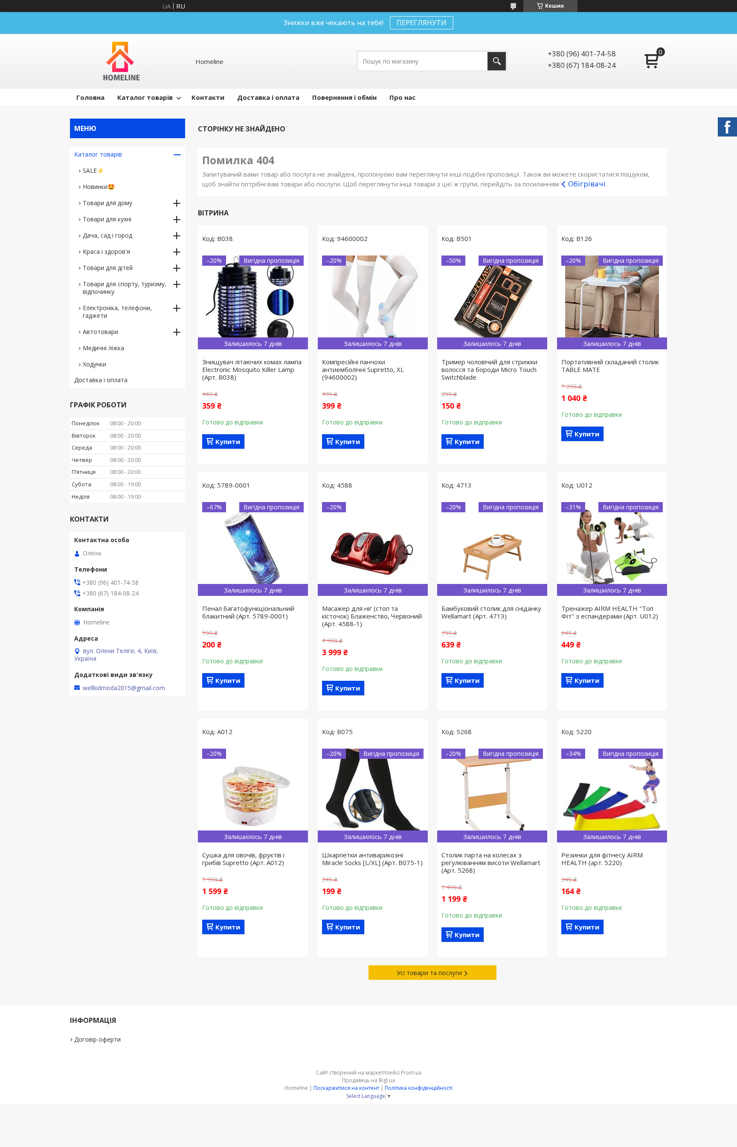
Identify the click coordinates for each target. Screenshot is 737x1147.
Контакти (208, 97)
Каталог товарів (145, 97)
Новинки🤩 (99, 187)
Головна (90, 97)
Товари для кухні (107, 219)
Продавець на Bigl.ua (368, 1080)
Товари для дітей (108, 268)
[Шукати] (496, 61)
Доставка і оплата (268, 97)
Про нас (402, 97)
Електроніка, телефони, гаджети (117, 311)
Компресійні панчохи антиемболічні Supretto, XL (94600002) (363, 369)
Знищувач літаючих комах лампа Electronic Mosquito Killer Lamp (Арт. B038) (252, 369)
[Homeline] (122, 61)
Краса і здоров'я (106, 251)
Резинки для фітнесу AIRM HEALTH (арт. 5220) (602, 858)
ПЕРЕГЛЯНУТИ (422, 22)
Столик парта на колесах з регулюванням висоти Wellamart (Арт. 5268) (490, 862)
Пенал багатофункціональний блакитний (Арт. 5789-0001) (248, 612)
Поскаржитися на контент (346, 1088)
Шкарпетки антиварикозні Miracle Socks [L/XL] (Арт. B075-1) (372, 858)
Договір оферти (97, 1039)
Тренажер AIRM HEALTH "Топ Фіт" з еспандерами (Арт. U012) (609, 612)
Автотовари (100, 332)
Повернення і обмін (344, 97)
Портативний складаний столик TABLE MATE (610, 365)
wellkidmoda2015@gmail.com (124, 688)
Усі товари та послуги (429, 972)
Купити (227, 441)
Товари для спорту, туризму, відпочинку (124, 288)
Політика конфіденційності (419, 1088)
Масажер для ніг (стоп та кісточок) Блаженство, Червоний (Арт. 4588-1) (372, 615)
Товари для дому (107, 203)
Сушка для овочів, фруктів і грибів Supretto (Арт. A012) (243, 858)
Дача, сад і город (107, 235)
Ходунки (94, 364)
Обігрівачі (587, 184)
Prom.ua (411, 1072)
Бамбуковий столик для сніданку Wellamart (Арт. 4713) (491, 612)
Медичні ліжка (103, 348)
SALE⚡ (93, 170)
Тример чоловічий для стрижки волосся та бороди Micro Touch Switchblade (489, 369)
